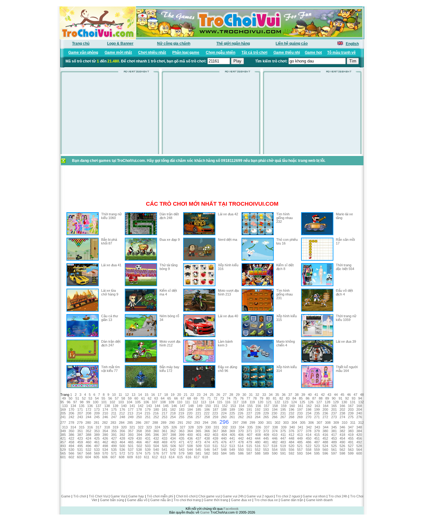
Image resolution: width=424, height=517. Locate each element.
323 (149, 427)
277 (63, 422)
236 (325, 413)
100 (95, 402)
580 (190, 453)
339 (283, 427)
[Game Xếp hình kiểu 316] (199, 285)
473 (198, 442)
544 (190, 449)
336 (258, 427)
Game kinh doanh (319, 500)
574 (139, 453)
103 (121, 402)
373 (266, 431)
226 (240, 413)
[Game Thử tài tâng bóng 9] (141, 285)
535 (114, 449)
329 (199, 427)
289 (163, 422)
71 (209, 398)
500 (122, 446)
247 (114, 417)
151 (216, 406)
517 (266, 446)
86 (307, 398)
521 (300, 446)
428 (122, 438)
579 (181, 453)
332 (225, 427)
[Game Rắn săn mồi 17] (317, 259)
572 (122, 453)
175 (114, 409)
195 (283, 409)
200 (325, 409)
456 (359, 438)
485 (300, 442)
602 (71, 457)
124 (294, 402)
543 (181, 449)
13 (133, 394)
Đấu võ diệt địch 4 (344, 292)
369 (232, 431)
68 (189, 398)
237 (334, 413)
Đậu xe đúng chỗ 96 (227, 369)
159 (283, 406)
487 (317, 442)
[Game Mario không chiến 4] (257, 361)
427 (114, 438)
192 (257, 409)
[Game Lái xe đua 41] (82, 285)
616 (188, 457)
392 (122, 435)
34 (271, 394)
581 (198, 453)
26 (218, 394)
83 (288, 398)
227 (249, 413)
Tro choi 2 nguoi (288, 496)
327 (182, 427)
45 (342, 394)
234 (308, 413)
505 (165, 446)
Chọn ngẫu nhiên (220, 52)
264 (257, 417)
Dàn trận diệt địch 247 (110, 343)
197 (300, 409)
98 (81, 402)
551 (249, 449)
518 (274, 446)
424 (88, 438)
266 (274, 417)
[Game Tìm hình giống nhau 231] (257, 310)
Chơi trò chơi (186, 496)
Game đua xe (241, 500)
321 (132, 427)
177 (130, 409)
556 (291, 449)
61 (143, 398)
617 (197, 457)
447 (283, 438)
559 (317, 449)
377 (300, 431)
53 (90, 398)
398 (173, 435)
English (352, 44)
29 (238, 394)
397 (165, 435)
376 (291, 431)
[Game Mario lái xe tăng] (317, 234)
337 (266, 427)
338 (275, 427)
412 (291, 435)
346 (342, 427)
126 (310, 402)
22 (192, 394)
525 (334, 446)
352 (88, 431)
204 (359, 409)
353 (97, 431)
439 (215, 438)
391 (114, 435)
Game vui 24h (233, 496)
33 (264, 394)
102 (112, 402)
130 (344, 402)
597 (334, 453)
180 (156, 409)
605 (96, 457)
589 (266, 453)
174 (105, 409)
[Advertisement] (110, 115)
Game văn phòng (83, 52)
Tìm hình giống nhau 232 (284, 217)
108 (163, 402)
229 (266, 413)
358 (139, 431)
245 (97, 417)
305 (302, 422)
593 (300, 453)
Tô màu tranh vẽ (341, 52)
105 (138, 402)
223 (215, 413)
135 (81, 406)
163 (317, 406)
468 (156, 442)
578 (173, 453)
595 (317, 453)
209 (97, 413)
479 (249, 442)
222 (207, 413)
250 (139, 417)
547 (215, 449)
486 (308, 442)
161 (300, 406)
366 (207, 431)
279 (80, 422)
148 (191, 406)
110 (179, 402)
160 (292, 406)
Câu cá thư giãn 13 (109, 318)
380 (325, 431)
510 (207, 446)
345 (334, 427)
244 (88, 417)
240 (359, 413)
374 (274, 431)
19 (172, 394)
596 (325, 453)
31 (251, 394)
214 (139, 413)
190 (241, 409)
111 (187, 402)
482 (274, 442)
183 (181, 409)
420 (359, 435)
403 (215, 435)
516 (257, 446)
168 (359, 406)
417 (334, 435)
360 (156, 431)
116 (227, 402)
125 (302, 402)
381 (334, 431)
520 (291, 446)
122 (277, 402)
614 (171, 457)
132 (361, 402)
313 (65, 427)
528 (359, 446)
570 (105, 453)
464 (122, 442)
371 (249, 431)
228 (257, 413)
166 (342, 406)
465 (130, 442)
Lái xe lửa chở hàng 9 (109, 292)
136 (90, 406)
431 (148, 438)
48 (362, 394)
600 (359, 453)
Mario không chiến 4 (285, 343)
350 (71, 431)
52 (84, 398)
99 (88, 402)
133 (65, 406)
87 (314, 398)
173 (97, 409)
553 (266, 449)
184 (190, 409)
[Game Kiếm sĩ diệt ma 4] (141, 310)
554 (274, 449)
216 (156, 413)
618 (205, 457)
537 (130, 449)
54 (97, 398)
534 (105, 449)
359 (148, 431)
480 (257, 442)
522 (308, 446)
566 (71, 453)
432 (156, 438)
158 (275, 406)
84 (294, 398)
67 (182, 398)
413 (300, 435)
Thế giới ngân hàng (233, 43)
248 (122, 417)
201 (334, 409)
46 (349, 394)
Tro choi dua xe (266, 500)
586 (241, 453)
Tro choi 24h (337, 496)
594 (308, 453)
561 (334, 449)
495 (80, 446)
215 (147, 413)
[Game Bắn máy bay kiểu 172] (141, 387)
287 (147, 422)
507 (181, 446)
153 (233, 406)
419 (351, 435)
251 (148, 417)
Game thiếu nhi (286, 52)
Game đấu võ (137, 500)
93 (353, 398)
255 (181, 417)
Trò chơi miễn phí (160, 496)
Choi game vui (209, 496)
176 (122, 409)
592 (291, 453)
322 (140, 427)
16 (153, 394)
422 (71, 438)
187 (215, 409)
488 (325, 442)
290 (172, 422)
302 (277, 422)
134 (73, 406)
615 (180, 457)
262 (241, 417)
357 (130, 431)
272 (325, 417)
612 (155, 457)
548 (224, 449)
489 (334, 442)
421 (63, 438)
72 (215, 398)
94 (360, 398)
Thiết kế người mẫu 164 (347, 369)
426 (105, 438)
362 (173, 431)
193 (266, 409)
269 (300, 417)
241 (63, 417)
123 (285, 402)
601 (63, 457)
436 (190, 438)
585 (232, 453)
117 (235, 402)
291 (180, 422)
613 (163, 457)
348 (359, 427)
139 (115, 406)
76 (242, 398)
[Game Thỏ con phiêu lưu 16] (257, 259)
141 (132, 406)
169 (63, 409)
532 (88, 449)
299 (252, 422)
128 (327, 402)
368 (224, 431)
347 (351, 427)
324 (157, 427)
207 (80, 413)
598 (342, 453)
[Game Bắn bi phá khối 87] (82, 259)
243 (80, 417)
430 (139, 438)
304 (294, 422)
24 (205, 394)
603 (80, 457)
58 (123, 398)
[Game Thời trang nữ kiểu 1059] (317, 336)
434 (173, 438)
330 (208, 427)
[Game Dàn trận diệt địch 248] (141, 234)
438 (207, 438)
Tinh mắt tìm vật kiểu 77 (110, 369)
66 (176, 398)
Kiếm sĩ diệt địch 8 (285, 267)
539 (148, 449)
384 (359, 431)
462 (105, 442)
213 (130, 413)
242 (71, 417)
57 (117, 398)
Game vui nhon (314, 496)
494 (71, 446)
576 (156, 453)
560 (325, 449)
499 (114, 446)
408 (258, 435)
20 (179, 394)
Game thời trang (216, 500)
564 (359, 449)
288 (155, 422)
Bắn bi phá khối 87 (109, 241)
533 (97, 449)
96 (68, 402)
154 (241, 406)
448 (291, 438)
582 (207, 453)
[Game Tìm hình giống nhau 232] (257, 234)
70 (202, 398)
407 (249, 435)
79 (261, 398)
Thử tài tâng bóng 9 (169, 267)
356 (122, 431)
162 (309, 406)
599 (351, 453)
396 (156, 435)
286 (138, 422)
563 (351, 449)
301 (269, 422)
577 (164, 453)
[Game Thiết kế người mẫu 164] (317, 387)
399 (181, 435)
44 (336, 394)
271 (317, 417)
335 (250, 427)
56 (110, 398)
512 (224, 446)
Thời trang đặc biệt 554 (345, 267)
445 (266, 438)
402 (207, 435)
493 (63, 446)
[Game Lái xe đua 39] (317, 361)
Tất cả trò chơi (254, 52)
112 (195, 402)
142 (140, 406)
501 (130, 446)
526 (342, 446)
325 (166, 427)
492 (359, 442)
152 (225, 406)
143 (149, 406)
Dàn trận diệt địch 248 (169, 216)
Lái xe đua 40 (228, 316)
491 (351, 442)
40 (310, 394)
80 (268, 398)
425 (97, 438)
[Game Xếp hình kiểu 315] (257, 336)
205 (63, 413)
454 (342, 438)
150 (208, 406)
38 (297, 394)
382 (342, 431)
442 (241, 438)
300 (261, 422)
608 (121, 457)
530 (71, 449)
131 (352, 402)
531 (80, 449)
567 (80, 453)
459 (80, 442)
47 (355, 394)
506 (173, 446)
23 (199, 394)
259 (215, 417)
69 (195, 398)
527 (351, 446)
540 (156, 449)
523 (317, 446)
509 (198, 446)
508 (190, 446)
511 (215, 446)
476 (224, 442)
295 (214, 422)
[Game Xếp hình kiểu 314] (257, 387)
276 (359, 417)
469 (164, 442)
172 (88, 409)
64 (163, 398)
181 (164, 409)
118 (243, 402)
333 (233, 427)
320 (124, 427)
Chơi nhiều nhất (152, 52)
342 (309, 427)
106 (146, 402)
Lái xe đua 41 (111, 265)
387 (80, 435)
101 (104, 402)
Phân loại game (185, 52)
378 (308, 431)
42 (323, 394)
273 (334, 417)
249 (130, 417)
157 (266, 406)
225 (232, 413)
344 (325, 427)
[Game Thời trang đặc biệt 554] (317, 285)
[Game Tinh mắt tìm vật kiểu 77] (82, 387)
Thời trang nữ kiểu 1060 (111, 216)
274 (342, 417)
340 (292, 427)
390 (105, 435)
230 (274, 413)
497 (97, 446)
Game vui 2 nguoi (259, 496)
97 (75, 402)
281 (96, 422)
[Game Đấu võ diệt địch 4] (317, 310)
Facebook (231, 508)
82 (281, 398)
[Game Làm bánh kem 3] (199, 361)
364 (190, 431)
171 (80, 409)
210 (105, 413)
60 (136, 398)
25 (212, 394)
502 (139, 446)
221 (198, 413)
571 (114, 453)
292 (189, 422)
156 (258, 406)
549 (232, 449)
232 (291, 413)
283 (113, 422)
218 (173, 413)
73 (222, 398)
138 (107, 406)
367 (215, 431)
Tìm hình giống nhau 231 (284, 294)
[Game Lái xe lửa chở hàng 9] (82, 310)
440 (224, 438)
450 (308, 438)
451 (317, 438)
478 (241, 442)
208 (88, 413)
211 (113, 413)
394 (139, 435)
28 (231, 394)
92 (347, 398)
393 (130, 435)
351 (80, 431)
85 (301, 398)
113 (203, 402)
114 (211, 402)
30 (244, 394)
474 (207, 442)
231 (283, 413)
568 (88, 453)
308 (328, 422)
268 (291, 417)
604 (88, 457)
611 (146, 457)
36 (284, 394)
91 (340, 398)
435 (181, 438)
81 (275, 398)
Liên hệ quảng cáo (292, 43)
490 (342, 442)
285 (130, 422)
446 (274, 438)
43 (329, 394)
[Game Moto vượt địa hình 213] (199, 310)
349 (63, 431)
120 (260, 402)
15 (146, 394)
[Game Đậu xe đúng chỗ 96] (199, 387)
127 (319, 402)
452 (325, 438)
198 (308, 409)
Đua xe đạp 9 (170, 239)
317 (98, 427)
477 (232, 442)
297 (235, 422)
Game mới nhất (118, 52)
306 (311, 422)
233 (300, 413)
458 (71, 442)
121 (269, 402)
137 (98, 406)
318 (107, 427)
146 (174, 406)
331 (216, 427)
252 (156, 417)
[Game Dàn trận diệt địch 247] (82, 361)
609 (130, 457)
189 (232, 409)
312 (361, 422)
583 (215, 453)
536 (122, 449)
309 (336, 422)
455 (351, 438)
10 (114, 394)
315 (81, 427)
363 (181, 431)
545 (198, 449)
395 (148, 435)
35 (277, 394)
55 (103, 398)
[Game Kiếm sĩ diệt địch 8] (257, 285)
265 (266, 417)
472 (190, 442)
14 (140, 394)
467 (148, 442)
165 (334, 406)
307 (319, 422)
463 (114, 442)
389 (97, 435)
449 (300, 438)
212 (122, 413)
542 (173, 449)
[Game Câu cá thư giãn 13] (82, 336)
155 (250, 406)
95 (62, 402)
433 (164, 438)
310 (344, 422)
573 (130, 453)
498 (105, 446)
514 (240, 446)
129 (336, 402)
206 (71, 413)
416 (325, 435)
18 (166, 394)
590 (274, 453)
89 (327, 398)
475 (215, 442)
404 (224, 435)
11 (120, 394)
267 (283, 417)
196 (291, 409)
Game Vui (118, 496)
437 (198, 438)
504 (156, 446)
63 (156, 398)
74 (228, 398)
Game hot (313, 52)
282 (105, 422)
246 (105, 417)
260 (224, 417)
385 (63, 435)
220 (189, 413)
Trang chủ (80, 43)
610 (138, 457)
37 (290, 394)
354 (105, 431)
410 (274, 435)
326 (174, 427)
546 (207, 449)
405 (232, 435)
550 (241, 449)
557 (300, 449)
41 (316, 394)
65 (169, 398)
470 (173, 442)
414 (308, 435)
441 (232, 438)
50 (70, 398)
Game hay (136, 496)
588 (257, 453)
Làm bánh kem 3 (225, 343)
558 (308, 449)
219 (181, 413)
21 (185, 394)
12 (127, 394)
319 (115, 427)
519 (283, 446)
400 (190, 435)
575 (148, 453)
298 (244, 422)
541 (164, 449)
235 (317, 413)
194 (274, 409)
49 (64, 398)
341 (300, 427)
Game (65, 496)
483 (283, 442)
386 (71, 435)
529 (63, 449)
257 (198, 417)
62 (149, 398)
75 (235, 398)
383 (351, 431)
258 (207, 417)
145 (166, 406)
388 (88, 435)
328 (191, 427)
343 (317, 427)
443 (249, 438)
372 (257, 431)
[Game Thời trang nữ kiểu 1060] (82, 234)
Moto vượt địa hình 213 (228, 292)
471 (181, 442)
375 (283, 431)
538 (139, 449)
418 (342, 435)
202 (342, 409)
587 (249, 453)
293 (197, 422)
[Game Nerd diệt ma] (199, 259)
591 (283, 453)
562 (342, 449)
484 (291, 442)
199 (317, 409)
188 (224, 409)
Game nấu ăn (160, 500)
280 (88, 422)
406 (241, 435)
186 (207, 409)
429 (130, 438)
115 (219, 402)
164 (325, 406)
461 (97, 442)
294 (205, 422)
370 (241, 431)
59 (130, 398)
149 (199, 406)
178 (139, 409)
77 (248, 398)
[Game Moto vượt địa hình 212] (141, 361)
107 (154, 402)
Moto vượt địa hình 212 (170, 343)
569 (97, 453)
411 (283, 435)
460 (88, 442)
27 (225, 394)
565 (63, 453)
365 (198, 431)
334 (241, 427)
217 (164, 413)
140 (124, 406)
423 (80, 438)
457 (63, 442)
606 (105, 457)
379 (317, 431)
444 (257, 438)
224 (224, 413)
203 (351, 409)
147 (182, 406)
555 (283, 449)
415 (317, 435)
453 (334, 438)
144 (157, 406)
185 (198, 409)
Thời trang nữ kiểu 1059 (346, 318)
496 (88, 446)
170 (71, 409)
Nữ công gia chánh (173, 43)
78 (255, 398)
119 (252, 402)
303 (286, 422)
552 (257, 449)
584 (224, 453)
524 (325, 446)
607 (113, 457)
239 (351, 413)
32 (257, 394)
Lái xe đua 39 (346, 341)
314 (73, 427)
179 (148, 409)
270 (308, 417)
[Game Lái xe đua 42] (199, 234)
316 (90, 427)
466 (139, 442)
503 (148, 446)
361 (164, 431)
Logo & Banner (120, 43)
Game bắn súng (112, 500)
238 (342, 413)
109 (171, 402)
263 (249, 417)
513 (232, 446)
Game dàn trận (292, 500)
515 (249, 446)
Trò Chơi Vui (98, 496)
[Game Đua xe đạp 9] (141, 259)
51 (77, 398)
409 (266, 435)
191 (249, 409)
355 (114, 431)
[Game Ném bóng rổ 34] (141, 336)
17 (159, 394)
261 (232, 417)
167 (351, 406)
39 (303, 394)
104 (129, 402)
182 (173, 409)
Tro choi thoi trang (187, 500)
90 (334, 398)
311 (352, 422)
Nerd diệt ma (227, 239)
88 (321, 398)
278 (71, 422)
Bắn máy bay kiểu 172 (169, 369)
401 (198, 435)
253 (164, 417)
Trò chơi (79, 496)
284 (121, 422)
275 (351, 417)
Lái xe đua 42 (228, 214)
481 (266, 442)
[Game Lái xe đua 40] (199, 336)
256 (190, 417)
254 (173, 417)
